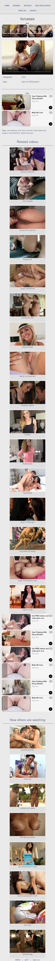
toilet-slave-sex (40, 130)
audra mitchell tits (27, 288)
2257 (27, 959)
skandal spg (27, 954)
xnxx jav (22, 10)
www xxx (36, 959)
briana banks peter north (27, 895)
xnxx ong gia (27, 201)
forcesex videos (27, 405)
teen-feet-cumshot (25, 130)
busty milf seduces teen (27, 580)
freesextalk (27, 493)
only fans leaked (43, 5)
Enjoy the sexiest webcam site (12, 34)
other (24, 77)
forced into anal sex (27, 230)
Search (33, 10)
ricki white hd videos (27, 551)
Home (7, 5)
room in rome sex (27, 522)
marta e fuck (28, 609)
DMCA (17, 959)
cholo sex (27, 779)
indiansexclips (27, 347)
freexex (28, 434)
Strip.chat (6, 35)
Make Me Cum (37, 113)
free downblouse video (27, 866)
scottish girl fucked (27, 808)
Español (16, 5)
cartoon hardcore (28, 171)
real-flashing (12, 130)
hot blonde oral (27, 317)
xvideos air (27, 259)
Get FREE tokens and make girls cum (40, 617)
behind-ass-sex (27, 133)
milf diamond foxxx (27, 837)
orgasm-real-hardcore (11, 133)
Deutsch (27, 5)
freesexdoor (27, 463)
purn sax (27, 925)
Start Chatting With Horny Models (39, 97)
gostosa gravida (27, 749)
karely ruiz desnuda (27, 376)
